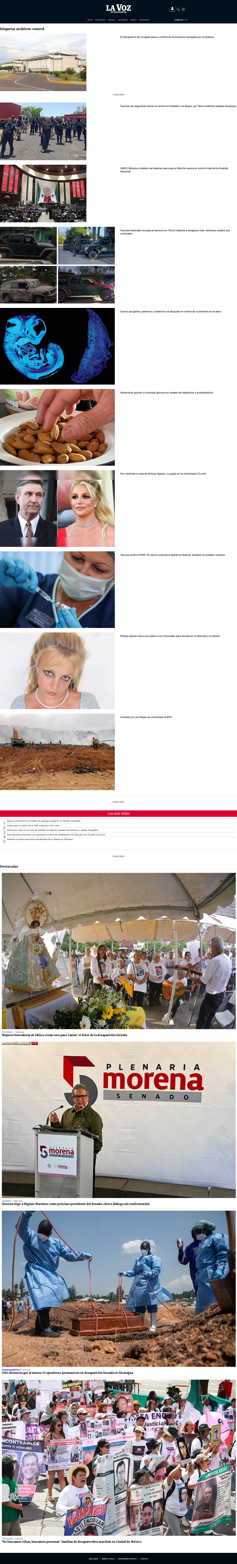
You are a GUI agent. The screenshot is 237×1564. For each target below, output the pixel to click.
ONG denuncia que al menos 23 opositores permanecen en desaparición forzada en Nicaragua (67, 1373)
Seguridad (123, 20)
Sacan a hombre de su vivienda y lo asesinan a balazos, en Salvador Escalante (43, 821)
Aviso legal (93, 1559)
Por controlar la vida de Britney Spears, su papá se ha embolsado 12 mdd (163, 473)
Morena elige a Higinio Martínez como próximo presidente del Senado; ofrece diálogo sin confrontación (76, 1204)
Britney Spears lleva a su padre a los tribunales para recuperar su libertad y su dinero (170, 636)
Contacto (144, 1559)
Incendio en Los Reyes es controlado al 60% (146, 717)
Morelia (111, 20)
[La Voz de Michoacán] (118, 8)
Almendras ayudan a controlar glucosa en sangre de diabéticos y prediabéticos (166, 392)
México (134, 20)
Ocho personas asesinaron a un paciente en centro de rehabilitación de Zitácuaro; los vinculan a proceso (56, 834)
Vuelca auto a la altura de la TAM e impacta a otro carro (33, 825)
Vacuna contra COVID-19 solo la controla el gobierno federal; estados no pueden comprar (172, 554)
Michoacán (100, 20)
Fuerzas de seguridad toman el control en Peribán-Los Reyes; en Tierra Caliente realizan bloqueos (178, 106)
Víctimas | (8, 1031)
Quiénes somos (108, 1559)
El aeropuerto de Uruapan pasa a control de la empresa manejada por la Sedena (167, 37)
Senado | (7, 1200)
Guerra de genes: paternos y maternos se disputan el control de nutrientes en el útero (170, 311)
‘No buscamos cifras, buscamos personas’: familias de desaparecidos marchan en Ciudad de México (71, 1541)
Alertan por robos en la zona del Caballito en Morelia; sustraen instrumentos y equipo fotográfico (52, 830)
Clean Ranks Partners (127, 1559)
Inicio (90, 20)
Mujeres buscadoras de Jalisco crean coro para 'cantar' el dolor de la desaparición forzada (64, 1035)
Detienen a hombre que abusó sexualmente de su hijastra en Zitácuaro (40, 839)
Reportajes (144, 20)
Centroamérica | (12, 1369)
